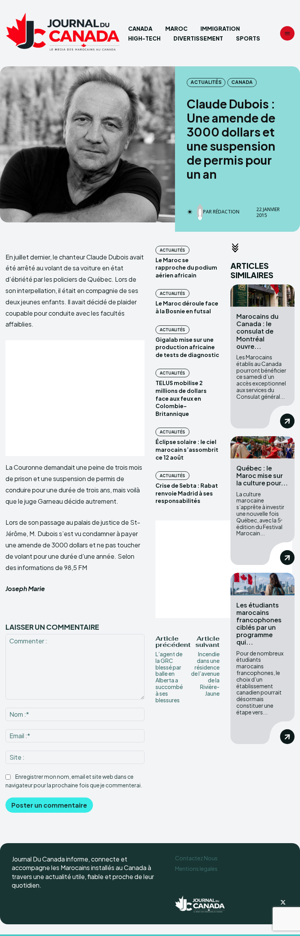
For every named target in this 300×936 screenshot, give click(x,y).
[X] (282, 902)
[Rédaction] (200, 212)
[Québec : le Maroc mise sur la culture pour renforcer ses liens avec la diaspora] (262, 447)
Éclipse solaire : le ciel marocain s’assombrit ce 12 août (186, 449)
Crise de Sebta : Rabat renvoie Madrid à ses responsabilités (186, 493)
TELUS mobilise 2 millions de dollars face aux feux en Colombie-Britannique (181, 398)
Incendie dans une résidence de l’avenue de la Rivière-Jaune (205, 673)
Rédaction (226, 212)
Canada (242, 82)
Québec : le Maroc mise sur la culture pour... (262, 475)
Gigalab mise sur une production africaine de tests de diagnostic (187, 347)
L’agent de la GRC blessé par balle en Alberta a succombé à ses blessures (169, 676)
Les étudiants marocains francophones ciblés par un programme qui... (259, 623)
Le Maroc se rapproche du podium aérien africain (186, 267)
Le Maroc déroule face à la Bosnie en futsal (186, 307)
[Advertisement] (75, 398)
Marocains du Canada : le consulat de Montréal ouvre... (257, 331)
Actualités (206, 82)
